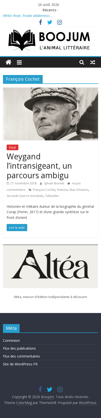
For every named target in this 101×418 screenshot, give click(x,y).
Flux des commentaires (21, 356)
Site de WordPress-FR (20, 364)
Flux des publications (19, 348)
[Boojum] (8, 62)
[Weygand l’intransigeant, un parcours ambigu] (50, 90)
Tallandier (52, 196)
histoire (62, 190)
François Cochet (44, 190)
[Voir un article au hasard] (92, 62)
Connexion (11, 340)
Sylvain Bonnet (54, 183)
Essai (12, 147)
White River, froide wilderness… (27, 16)
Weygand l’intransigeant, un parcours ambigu (39, 165)
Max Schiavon (79, 190)
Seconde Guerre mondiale (25, 196)
